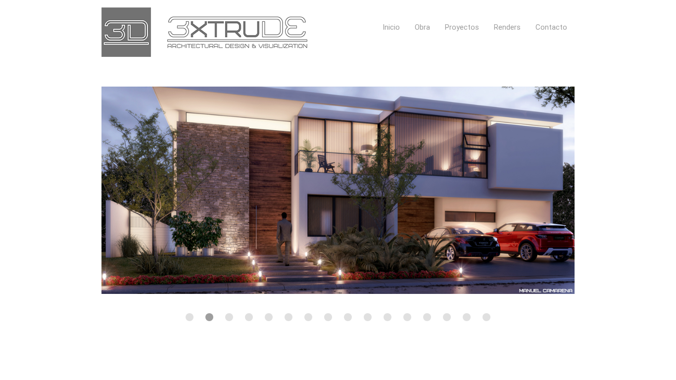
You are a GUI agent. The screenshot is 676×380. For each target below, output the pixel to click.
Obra (422, 27)
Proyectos (462, 27)
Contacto (551, 27)
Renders (507, 27)
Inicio (391, 27)
